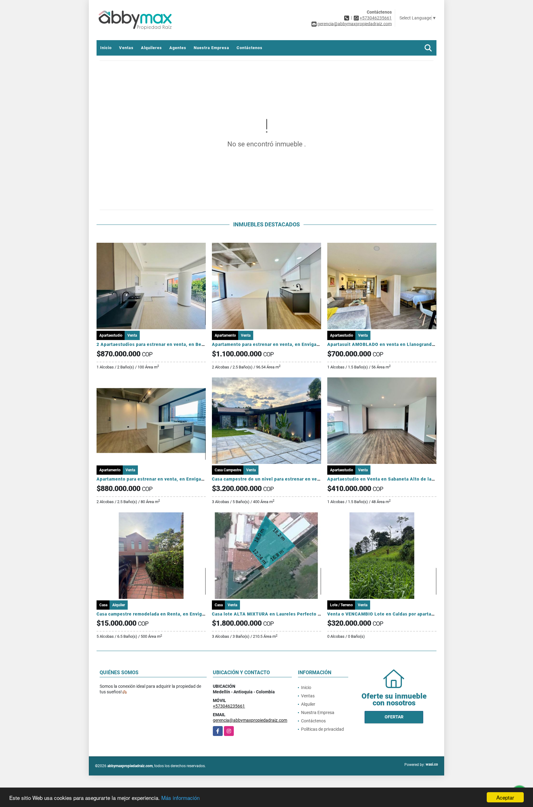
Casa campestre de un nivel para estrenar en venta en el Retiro (282, 479)
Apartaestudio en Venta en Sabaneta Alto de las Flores (388, 479)
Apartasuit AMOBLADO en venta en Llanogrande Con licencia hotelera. (406, 344)
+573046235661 (376, 17)
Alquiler (308, 704)
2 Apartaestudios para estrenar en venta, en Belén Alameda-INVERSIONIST (180, 344)
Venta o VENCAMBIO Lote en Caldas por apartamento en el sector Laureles (410, 614)
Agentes (177, 47)
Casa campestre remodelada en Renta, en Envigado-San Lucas (166, 614)
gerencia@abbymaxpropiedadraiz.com (250, 720)
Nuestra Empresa (211, 47)
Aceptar (505, 797)
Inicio (106, 47)
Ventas (126, 47)
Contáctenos (249, 47)
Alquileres (151, 47)
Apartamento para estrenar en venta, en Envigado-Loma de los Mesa (288, 344)
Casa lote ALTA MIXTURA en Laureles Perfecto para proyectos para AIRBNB (296, 614)
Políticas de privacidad (322, 729)
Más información (180, 797)
